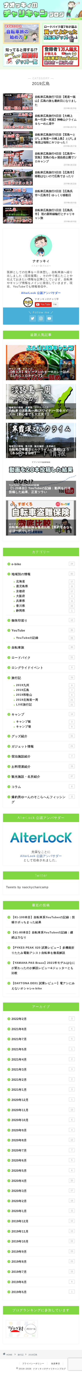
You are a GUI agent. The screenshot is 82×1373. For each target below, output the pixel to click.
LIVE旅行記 (44, 704)
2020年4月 (42, 1180)
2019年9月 (42, 1251)
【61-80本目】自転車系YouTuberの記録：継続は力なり (42, 935)
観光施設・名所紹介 (42, 776)
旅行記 (42, 678)
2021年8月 (42, 1029)
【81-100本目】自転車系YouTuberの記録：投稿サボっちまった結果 (43, 920)
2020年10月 (42, 1120)
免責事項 (55, 1363)
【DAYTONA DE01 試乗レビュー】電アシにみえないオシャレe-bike (43, 986)
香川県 (44, 605)
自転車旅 (42, 647)
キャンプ (42, 714)
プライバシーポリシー (33, 1363)
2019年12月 (42, 1221)
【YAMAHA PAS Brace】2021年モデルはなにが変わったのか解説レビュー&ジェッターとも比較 (43, 968)
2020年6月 (42, 1160)
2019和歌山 (44, 694)
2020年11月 (42, 1110)
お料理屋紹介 (42, 766)
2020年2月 (42, 1201)
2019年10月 (42, 1241)
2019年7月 (42, 1271)
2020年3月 (42, 1190)
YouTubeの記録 (44, 637)
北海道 (44, 581)
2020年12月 (42, 1100)
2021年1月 (42, 1089)
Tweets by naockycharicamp (27, 887)
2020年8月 (42, 1140)
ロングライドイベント (42, 667)
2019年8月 (42, 1261)
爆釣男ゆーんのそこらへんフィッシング (42, 799)
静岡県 (44, 610)
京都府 (44, 591)
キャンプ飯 (44, 721)
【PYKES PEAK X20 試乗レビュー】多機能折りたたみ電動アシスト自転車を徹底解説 (43, 950)
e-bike (42, 564)
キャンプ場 (44, 726)
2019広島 (44, 689)
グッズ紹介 (42, 736)
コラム (42, 786)
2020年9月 (42, 1130)
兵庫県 (44, 600)
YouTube (42, 630)
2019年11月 (42, 1231)
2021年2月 (42, 1079)
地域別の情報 (42, 574)
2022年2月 (42, 1019)
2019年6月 (42, 1282)
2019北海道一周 (44, 699)
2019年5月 (42, 1292)
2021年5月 (42, 1049)
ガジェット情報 (42, 746)
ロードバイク (42, 657)
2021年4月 (42, 1059)
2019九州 (44, 685)
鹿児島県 (44, 586)
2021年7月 (42, 1039)
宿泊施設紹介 (42, 756)
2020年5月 (42, 1170)
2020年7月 (42, 1150)
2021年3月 (42, 1069)
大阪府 (44, 596)
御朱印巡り (42, 620)
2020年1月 (42, 1211)
